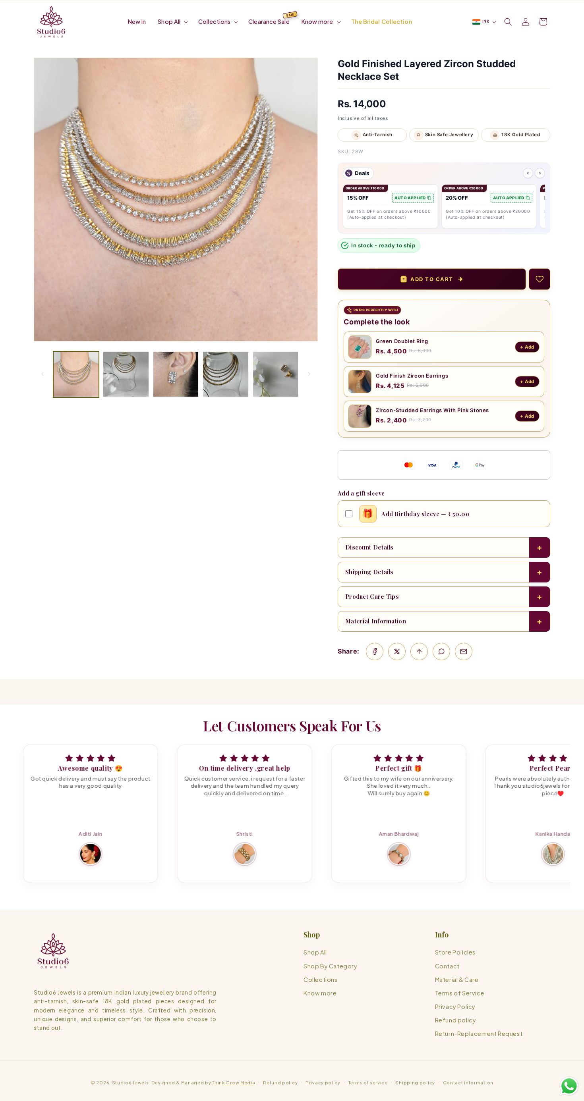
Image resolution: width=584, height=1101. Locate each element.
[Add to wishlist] (539, 279)
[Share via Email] (463, 651)
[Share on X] (397, 651)
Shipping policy (415, 1082)
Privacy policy (323, 1082)
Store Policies (455, 952)
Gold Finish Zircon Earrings (412, 375)
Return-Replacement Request (479, 1033)
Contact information (468, 1082)
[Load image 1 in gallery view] (76, 374)
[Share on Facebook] (374, 651)
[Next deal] (540, 173)
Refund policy (455, 1020)
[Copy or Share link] (419, 651)
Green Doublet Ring (402, 341)
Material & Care (457, 979)
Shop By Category (331, 966)
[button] (172, 22)
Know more (320, 993)
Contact (447, 966)
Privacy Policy (455, 1006)
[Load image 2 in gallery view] (126, 374)
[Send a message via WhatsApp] (569, 1086)
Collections (321, 979)
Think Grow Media (233, 1082)
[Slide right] (309, 374)
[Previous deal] (528, 173)
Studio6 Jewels (130, 1082)
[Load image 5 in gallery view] (275, 374)
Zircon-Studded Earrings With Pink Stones (432, 410)
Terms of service (368, 1082)
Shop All (315, 952)
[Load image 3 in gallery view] (176, 374)
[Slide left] (42, 374)
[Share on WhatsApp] (441, 651)
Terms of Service (460, 993)
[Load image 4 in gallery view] (225, 374)
